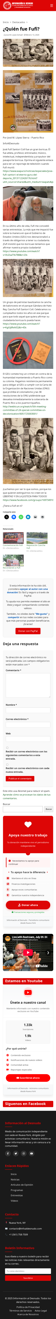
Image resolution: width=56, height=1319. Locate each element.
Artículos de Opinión (22, 1184)
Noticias (15, 1179)
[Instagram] (24, 1153)
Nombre (11, 704)
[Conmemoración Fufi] (13, 538)
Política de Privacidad (28, 1307)
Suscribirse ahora (29, 1077)
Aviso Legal (41, 1310)
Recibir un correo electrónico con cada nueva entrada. (27, 770)
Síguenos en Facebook (25, 1103)
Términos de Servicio (20, 1310)
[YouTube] (31, 1153)
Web (8, 733)
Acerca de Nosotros (28, 1314)
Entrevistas (17, 1195)
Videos (14, 1200)
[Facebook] (8, 1153)
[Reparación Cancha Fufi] (37, 538)
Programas (17, 1190)
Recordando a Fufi (11, 567)
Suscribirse (28, 1278)
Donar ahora (29, 905)
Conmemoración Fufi (13, 545)
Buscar (6, 804)
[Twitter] (16, 1153)
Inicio (6, 22)
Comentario (13, 670)
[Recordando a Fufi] (13, 560)
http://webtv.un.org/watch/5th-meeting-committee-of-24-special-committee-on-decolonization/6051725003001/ (25, 410)
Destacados (18, 22)
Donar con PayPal (28, 631)
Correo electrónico (17, 719)
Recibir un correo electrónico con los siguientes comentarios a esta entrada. (26, 755)
